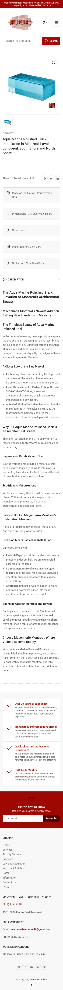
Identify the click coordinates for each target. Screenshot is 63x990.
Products (8, 859)
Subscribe (51, 818)
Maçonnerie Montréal (35, 979)
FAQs (6, 887)
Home (6, 845)
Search (54, 40)
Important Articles (13, 868)
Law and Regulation (14, 863)
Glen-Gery (8, 133)
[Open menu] (56, 22)
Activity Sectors (12, 854)
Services (8, 849)
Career (6, 873)
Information (9, 877)
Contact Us (9, 882)
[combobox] (31, 41)
